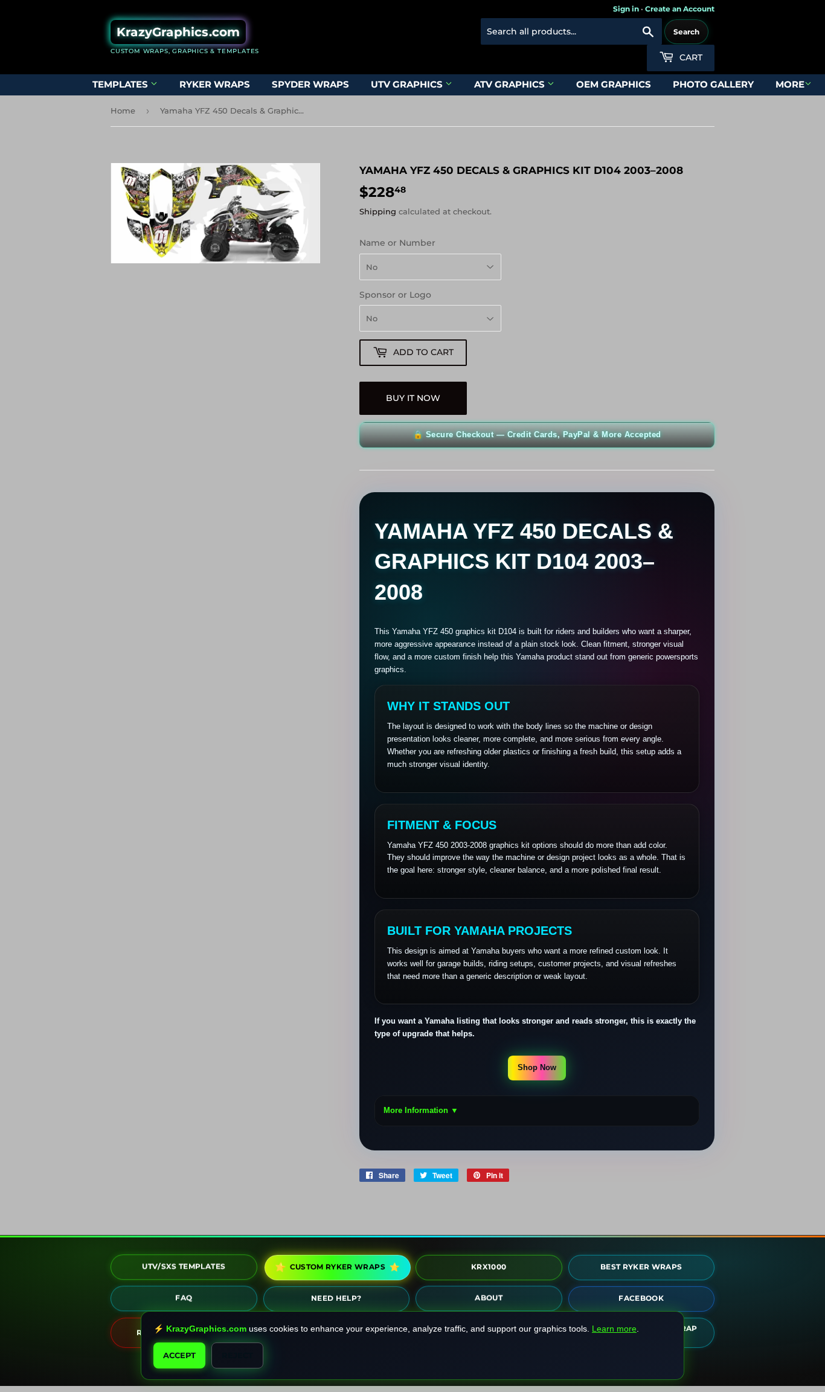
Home (123, 110)
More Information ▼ (421, 1110)
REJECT (237, 1355)
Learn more (614, 1328)
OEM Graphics (613, 84)
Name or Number (397, 242)
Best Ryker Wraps (641, 1266)
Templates (121, 84)
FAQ (183, 1298)
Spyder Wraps (310, 84)
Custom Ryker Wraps (336, 1266)
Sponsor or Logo (395, 294)
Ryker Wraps (214, 84)
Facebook (641, 1297)
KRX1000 (488, 1265)
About (488, 1298)
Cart (689, 57)
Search (686, 31)
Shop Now (537, 1067)
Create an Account (679, 8)
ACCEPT (179, 1355)
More (789, 84)
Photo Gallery (713, 84)
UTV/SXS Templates (183, 1266)
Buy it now (413, 398)
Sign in (626, 8)
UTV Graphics (408, 84)
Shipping (377, 211)
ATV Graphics (510, 84)
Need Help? (336, 1296)
